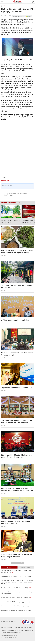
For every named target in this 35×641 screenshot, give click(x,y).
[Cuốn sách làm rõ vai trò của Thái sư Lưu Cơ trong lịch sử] (17, 339)
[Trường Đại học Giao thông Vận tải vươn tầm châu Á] (11, 211)
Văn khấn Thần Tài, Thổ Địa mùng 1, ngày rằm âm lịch (16, 602)
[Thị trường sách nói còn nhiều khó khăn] (17, 374)
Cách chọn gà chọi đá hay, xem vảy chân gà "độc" (14, 597)
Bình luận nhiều (25, 567)
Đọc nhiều (9, 567)
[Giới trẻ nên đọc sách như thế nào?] (17, 306)
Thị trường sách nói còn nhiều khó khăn (16, 387)
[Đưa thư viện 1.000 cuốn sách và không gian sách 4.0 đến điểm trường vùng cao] (17, 475)
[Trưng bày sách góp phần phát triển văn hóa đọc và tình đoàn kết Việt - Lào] (17, 407)
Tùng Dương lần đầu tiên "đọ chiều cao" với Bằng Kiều (16, 610)
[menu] (2, 1)
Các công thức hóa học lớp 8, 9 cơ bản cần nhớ (14, 588)
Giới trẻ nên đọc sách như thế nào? (15, 320)
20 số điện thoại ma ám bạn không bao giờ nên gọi (15, 606)
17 (12, 572)
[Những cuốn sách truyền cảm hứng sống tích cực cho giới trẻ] (17, 508)
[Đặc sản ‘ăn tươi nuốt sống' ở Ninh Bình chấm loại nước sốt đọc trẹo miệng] (17, 237)
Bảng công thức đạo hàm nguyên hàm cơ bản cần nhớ (16, 576)
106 (29, 588)
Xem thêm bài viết (17, 563)
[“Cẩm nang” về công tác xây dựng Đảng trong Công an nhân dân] (17, 541)
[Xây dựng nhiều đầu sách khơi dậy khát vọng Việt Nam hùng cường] (17, 441)
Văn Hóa (5, 6)
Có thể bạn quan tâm (10, 202)
